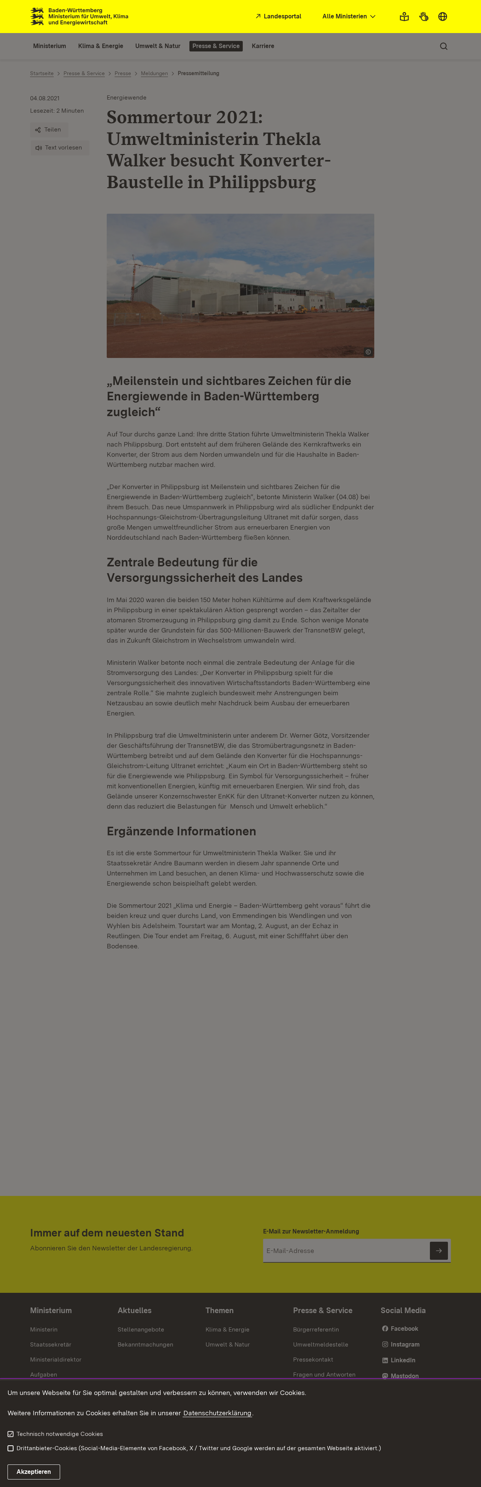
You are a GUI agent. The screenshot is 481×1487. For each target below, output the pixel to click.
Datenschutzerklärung (217, 1413)
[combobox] (349, 17)
